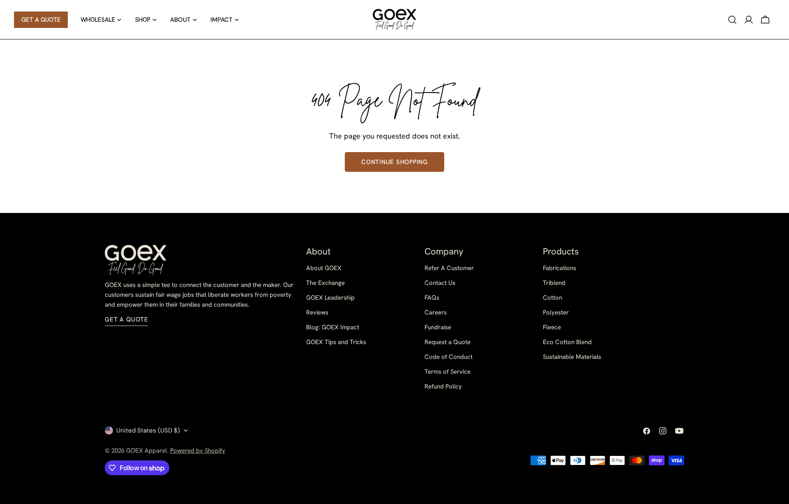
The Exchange (325, 283)
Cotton (552, 298)
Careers (435, 312)
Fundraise (437, 327)
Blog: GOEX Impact (332, 327)
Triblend (554, 283)
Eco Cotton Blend (567, 342)
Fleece (552, 327)
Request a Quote (447, 342)
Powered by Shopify (197, 450)
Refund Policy (443, 386)
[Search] (732, 20)
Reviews (317, 312)
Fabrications (559, 268)
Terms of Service (447, 372)
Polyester (556, 312)
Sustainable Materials (572, 357)
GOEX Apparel (146, 450)
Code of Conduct (448, 357)
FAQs (431, 298)
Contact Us (439, 283)
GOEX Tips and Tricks (336, 342)
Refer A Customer (449, 268)
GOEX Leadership (330, 298)
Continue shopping (394, 162)
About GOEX (323, 268)
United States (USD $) (148, 430)
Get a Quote (126, 319)
